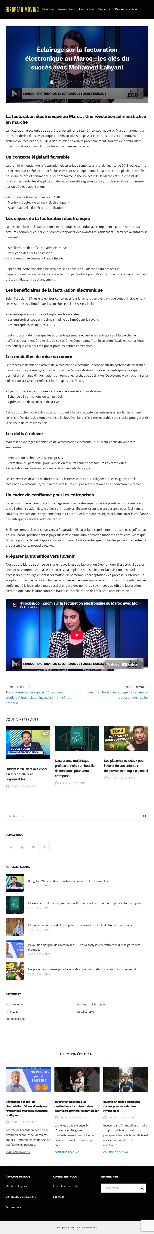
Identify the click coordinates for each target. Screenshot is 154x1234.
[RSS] (44, 847)
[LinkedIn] (22, 847)
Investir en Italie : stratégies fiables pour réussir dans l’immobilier (121, 1106)
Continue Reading (18, 1151)
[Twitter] (11, 847)
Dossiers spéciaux (128, 9)
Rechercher (144, 817)
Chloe (58, 81)
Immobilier (66, 9)
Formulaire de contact (67, 1186)
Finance (48, 9)
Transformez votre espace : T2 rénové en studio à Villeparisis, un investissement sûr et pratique (38, 697)
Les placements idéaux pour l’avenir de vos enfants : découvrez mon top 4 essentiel (126, 766)
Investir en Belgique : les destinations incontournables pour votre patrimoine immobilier (76, 1106)
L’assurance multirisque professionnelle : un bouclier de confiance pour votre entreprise (85, 903)
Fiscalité (104, 9)
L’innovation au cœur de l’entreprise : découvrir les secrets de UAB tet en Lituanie (80, 925)
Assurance (86, 9)
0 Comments (43, 885)
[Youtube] (33, 847)
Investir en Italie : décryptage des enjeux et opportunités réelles (117, 695)
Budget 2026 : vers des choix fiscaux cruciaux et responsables (26, 774)
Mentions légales (16, 1186)
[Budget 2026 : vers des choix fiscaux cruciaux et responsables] (15, 883)
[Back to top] (150, 1230)
